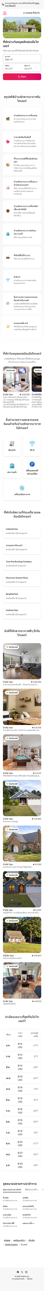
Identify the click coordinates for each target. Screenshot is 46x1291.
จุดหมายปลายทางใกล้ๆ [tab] (12, 1190)
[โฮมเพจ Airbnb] (5, 13)
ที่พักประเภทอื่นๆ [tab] (31, 1190)
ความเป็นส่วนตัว (18, 1279)
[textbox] (12, 68)
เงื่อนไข (29, 1279)
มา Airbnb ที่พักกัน (31, 13)
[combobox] (22, 59)
